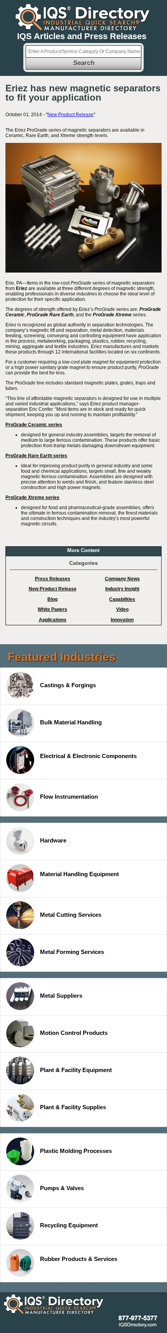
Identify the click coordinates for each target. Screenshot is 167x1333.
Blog (52, 599)
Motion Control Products (74, 1032)
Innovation (122, 620)
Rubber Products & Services (78, 1259)
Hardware (53, 840)
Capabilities (122, 599)
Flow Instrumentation (69, 796)
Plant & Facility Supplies (73, 1107)
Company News (122, 579)
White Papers (52, 609)
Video (122, 609)
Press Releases (52, 579)
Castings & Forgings (68, 685)
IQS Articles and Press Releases (81, 36)
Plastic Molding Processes (76, 1151)
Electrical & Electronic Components (88, 756)
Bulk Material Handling (71, 722)
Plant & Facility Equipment (76, 1070)
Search (83, 63)
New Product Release (70, 114)
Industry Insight (122, 589)
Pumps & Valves (62, 1188)
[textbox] (83, 51)
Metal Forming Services (72, 952)
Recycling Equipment (69, 1225)
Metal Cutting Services (70, 914)
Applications (52, 620)
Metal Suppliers (61, 995)
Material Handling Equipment (79, 874)
